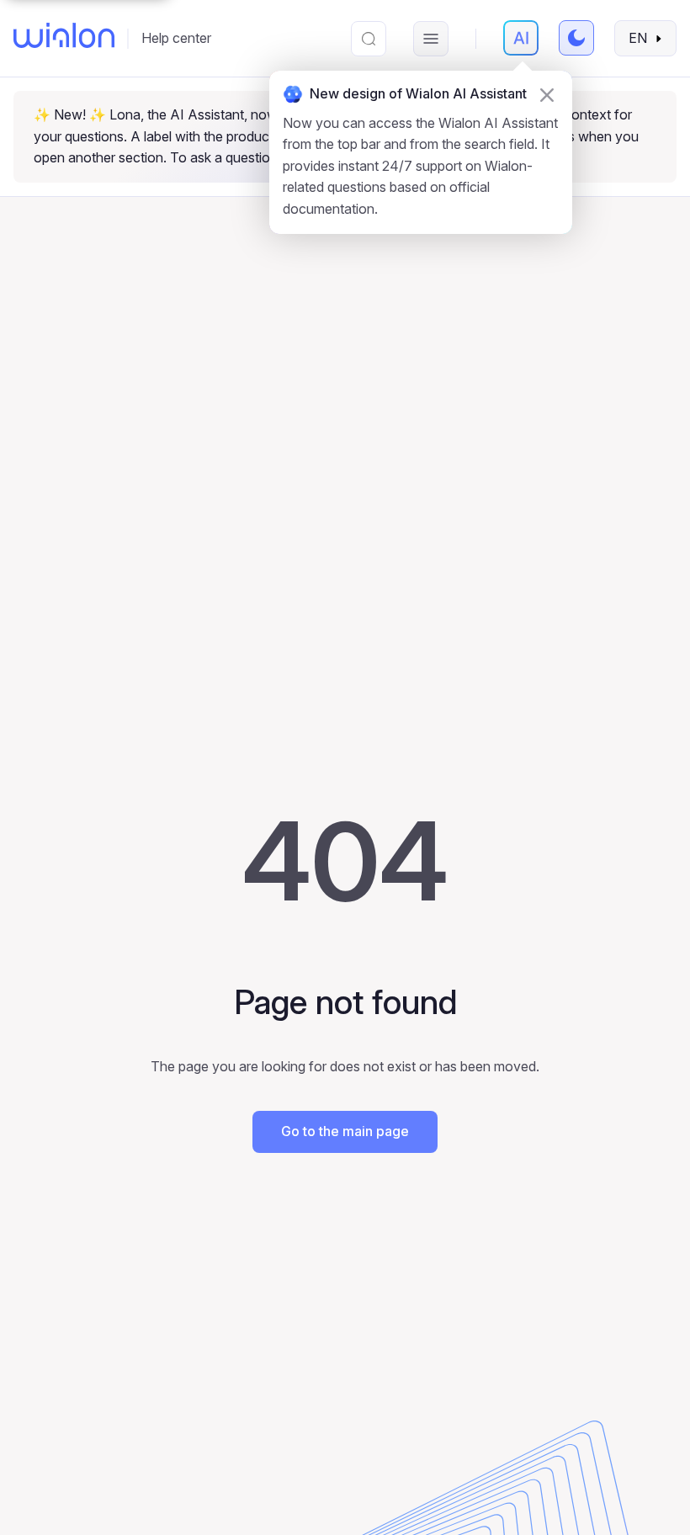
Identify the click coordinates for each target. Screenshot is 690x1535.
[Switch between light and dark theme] (576, 38)
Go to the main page (345, 1131)
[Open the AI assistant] (521, 38)
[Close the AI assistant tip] (547, 95)
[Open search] (368, 38)
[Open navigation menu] (430, 38)
